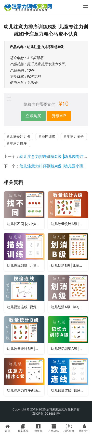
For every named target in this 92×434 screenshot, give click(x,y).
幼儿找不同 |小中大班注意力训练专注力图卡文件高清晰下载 (25, 224)
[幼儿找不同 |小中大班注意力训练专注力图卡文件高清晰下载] (24, 210)
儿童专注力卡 (20, 136)
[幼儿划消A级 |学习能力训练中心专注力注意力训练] (68, 294)
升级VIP (59, 115)
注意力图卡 (75, 136)
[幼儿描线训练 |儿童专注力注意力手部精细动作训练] (24, 252)
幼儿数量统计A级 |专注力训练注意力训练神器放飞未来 (69, 224)
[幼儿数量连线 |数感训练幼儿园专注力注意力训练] (68, 377)
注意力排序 (18, 143)
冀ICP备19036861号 (46, 413)
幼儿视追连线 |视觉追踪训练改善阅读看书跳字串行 (25, 307)
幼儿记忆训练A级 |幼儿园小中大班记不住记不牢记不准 (69, 348)
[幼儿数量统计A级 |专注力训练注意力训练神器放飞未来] (68, 210)
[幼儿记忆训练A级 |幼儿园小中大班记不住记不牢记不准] (68, 335)
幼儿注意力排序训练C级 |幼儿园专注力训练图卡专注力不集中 (25, 390)
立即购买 (33, 115)
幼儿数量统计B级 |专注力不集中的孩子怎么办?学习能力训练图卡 (25, 348)
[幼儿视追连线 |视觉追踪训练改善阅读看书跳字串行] (24, 294)
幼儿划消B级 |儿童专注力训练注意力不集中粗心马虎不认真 (69, 265)
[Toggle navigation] (85, 7)
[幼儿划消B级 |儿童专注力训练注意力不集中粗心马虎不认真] (68, 252)
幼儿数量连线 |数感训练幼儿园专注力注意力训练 (69, 390)
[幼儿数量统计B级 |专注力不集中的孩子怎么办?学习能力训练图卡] (24, 335)
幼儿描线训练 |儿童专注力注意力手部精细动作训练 (25, 265)
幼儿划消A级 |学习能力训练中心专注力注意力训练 (69, 307)
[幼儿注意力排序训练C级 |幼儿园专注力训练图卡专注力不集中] (24, 377)
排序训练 (48, 136)
